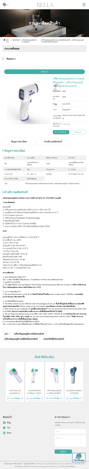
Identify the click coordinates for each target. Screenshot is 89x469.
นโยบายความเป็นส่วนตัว (13, 464)
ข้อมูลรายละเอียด (19, 141)
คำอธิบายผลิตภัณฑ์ (53, 141)
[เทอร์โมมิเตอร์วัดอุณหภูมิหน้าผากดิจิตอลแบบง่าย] (15, 375)
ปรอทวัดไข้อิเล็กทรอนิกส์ (54, 339)
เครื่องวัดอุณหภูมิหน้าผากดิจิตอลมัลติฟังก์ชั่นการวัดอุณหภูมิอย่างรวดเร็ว (54, 392)
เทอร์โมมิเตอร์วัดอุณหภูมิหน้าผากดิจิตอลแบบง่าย (15, 392)
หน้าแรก (7, 41)
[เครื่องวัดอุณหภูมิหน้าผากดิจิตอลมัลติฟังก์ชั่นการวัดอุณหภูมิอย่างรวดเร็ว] (54, 375)
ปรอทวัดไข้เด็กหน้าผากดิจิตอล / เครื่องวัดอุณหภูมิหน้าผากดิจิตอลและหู (34, 392)
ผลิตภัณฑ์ (16, 40)
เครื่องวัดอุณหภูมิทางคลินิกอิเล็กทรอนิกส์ (21, 339)
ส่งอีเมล (63, 452)
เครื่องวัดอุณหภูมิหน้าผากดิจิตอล (29, 41)
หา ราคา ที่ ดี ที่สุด (61, 132)
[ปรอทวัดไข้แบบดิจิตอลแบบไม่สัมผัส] (74, 375)
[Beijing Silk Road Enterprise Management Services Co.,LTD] (45, 5)
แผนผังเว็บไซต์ (29, 464)
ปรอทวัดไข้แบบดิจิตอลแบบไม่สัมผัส (74, 392)
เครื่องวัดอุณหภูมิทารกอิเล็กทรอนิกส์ (29, 334)
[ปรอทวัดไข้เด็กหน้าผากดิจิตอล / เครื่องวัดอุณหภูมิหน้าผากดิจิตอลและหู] (34, 375)
